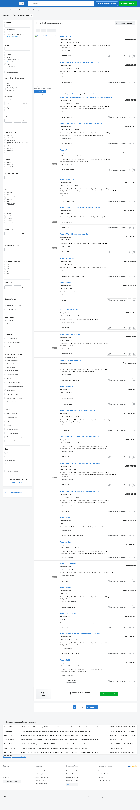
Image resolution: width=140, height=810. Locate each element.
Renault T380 (8, 744)
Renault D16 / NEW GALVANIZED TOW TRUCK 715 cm (79, 62)
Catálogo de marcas (41, 783)
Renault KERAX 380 (67, 258)
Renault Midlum (65, 542)
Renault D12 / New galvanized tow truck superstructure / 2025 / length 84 (86, 97)
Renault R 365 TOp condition (70, 334)
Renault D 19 (8, 727)
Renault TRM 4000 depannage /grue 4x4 (74, 234)
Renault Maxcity (65, 282)
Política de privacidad (41, 774)
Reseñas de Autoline (41, 780)
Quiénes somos (7, 770)
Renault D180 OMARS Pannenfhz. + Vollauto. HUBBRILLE (81, 437)
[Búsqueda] (30, 3)
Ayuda (5, 774)
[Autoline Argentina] (9, 3)
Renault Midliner (66, 517)
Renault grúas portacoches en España (14, 757)
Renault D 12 (8, 735)
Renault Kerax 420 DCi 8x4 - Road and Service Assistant (80, 207)
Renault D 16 (8, 731)
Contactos (6, 777)
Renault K (63, 150)
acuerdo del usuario (92, 94)
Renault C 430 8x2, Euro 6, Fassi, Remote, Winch (77, 410)
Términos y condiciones (42, 770)
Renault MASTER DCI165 (69, 310)
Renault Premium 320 (10, 739)
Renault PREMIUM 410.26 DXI (70, 360)
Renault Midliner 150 (67, 179)
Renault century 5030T (68, 613)
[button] (129, 56)
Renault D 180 (65, 660)
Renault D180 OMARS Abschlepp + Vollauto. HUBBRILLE (80, 463)
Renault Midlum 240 (67, 386)
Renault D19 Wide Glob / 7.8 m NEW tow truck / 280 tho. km (81, 123)
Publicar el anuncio (109, 694)
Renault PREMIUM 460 (68, 563)
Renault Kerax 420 (9, 748)
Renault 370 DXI (65, 36)
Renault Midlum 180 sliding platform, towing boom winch (80, 633)
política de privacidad (73, 94)
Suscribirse (39, 91)
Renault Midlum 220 (67, 587)
